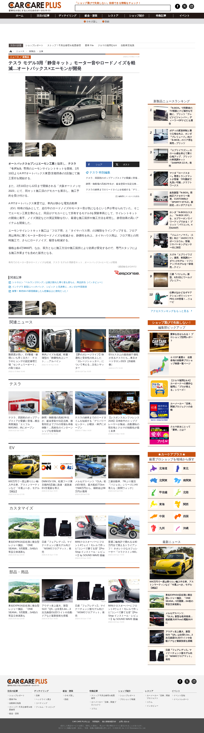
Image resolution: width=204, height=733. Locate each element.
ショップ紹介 (136, 15)
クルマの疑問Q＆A (107, 45)
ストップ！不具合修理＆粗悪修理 (64, 45)
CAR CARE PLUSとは (81, 721)
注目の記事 (43, 15)
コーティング (41, 703)
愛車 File (89, 45)
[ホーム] (10, 51)
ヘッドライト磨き (43, 699)
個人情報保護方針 (109, 721)
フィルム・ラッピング (45, 707)
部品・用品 (19, 572)
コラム (94, 708)
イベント (184, 15)
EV (12, 447)
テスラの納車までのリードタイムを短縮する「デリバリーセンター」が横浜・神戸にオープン (133, 189)
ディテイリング (67, 15)
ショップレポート (34, 45)
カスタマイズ (21, 508)
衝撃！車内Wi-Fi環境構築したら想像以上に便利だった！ (40, 291)
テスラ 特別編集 (99, 172)
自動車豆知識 (127, 45)
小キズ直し (92, 21)
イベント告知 (179, 695)
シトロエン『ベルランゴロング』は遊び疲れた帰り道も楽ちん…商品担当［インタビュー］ (58, 282)
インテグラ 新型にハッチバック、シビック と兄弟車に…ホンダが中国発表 (49, 286)
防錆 (107, 21)
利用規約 (95, 721)
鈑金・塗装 (91, 15)
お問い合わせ (124, 721)
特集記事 (161, 15)
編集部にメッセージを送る (128, 196)
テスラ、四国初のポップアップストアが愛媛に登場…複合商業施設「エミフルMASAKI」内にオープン (137, 178)
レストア (113, 15)
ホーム (19, 15)
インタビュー (152, 706)
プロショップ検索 (127, 699)
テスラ (15, 384)
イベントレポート (181, 699)
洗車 (38, 695)
